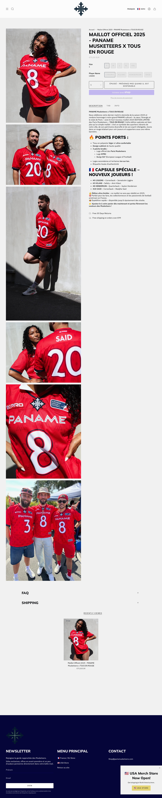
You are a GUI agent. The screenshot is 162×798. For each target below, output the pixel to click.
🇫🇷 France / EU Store (66, 758)
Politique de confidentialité (38, 791)
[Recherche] (12, 9)
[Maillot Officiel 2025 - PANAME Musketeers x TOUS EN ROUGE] (81, 639)
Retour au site (63, 767)
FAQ (25, 593)
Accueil (92, 30)
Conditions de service (12, 793)
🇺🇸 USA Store (63, 763)
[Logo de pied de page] (15, 735)
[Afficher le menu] (7, 9)
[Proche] (159, 768)
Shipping (30, 603)
